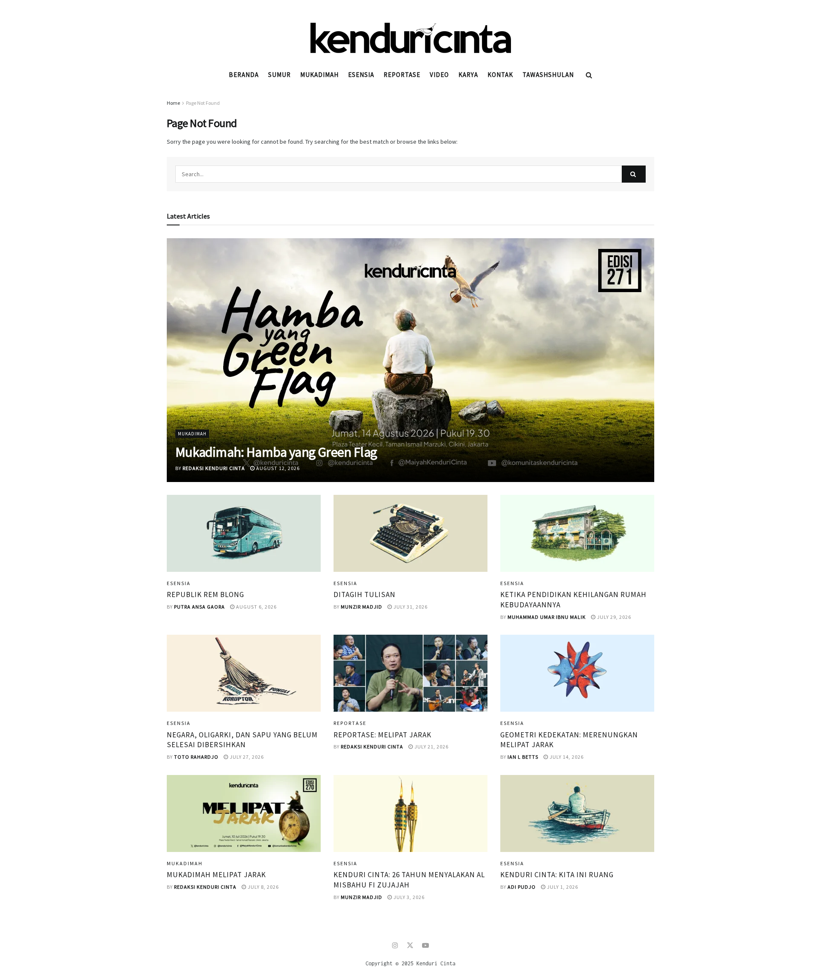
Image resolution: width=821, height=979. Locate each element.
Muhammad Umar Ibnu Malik (547, 617)
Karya (468, 75)
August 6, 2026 (256, 606)
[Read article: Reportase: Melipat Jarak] (410, 673)
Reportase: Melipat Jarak (382, 734)
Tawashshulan (548, 75)
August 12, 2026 (277, 468)
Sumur (279, 75)
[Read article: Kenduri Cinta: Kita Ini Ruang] (577, 813)
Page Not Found (203, 103)
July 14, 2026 (566, 757)
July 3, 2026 (408, 897)
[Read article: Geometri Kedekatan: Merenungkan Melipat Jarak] (577, 673)
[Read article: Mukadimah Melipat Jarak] (244, 813)
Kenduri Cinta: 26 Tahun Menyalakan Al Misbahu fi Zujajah (409, 880)
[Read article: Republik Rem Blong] (244, 533)
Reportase (402, 75)
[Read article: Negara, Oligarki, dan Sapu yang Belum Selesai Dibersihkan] (244, 673)
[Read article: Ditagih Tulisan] (410, 533)
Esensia (361, 75)
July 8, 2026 (262, 887)
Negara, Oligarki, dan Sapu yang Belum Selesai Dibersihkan (242, 740)
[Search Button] (589, 75)
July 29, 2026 (613, 617)
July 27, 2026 (246, 757)
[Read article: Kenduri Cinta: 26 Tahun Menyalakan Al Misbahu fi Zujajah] (410, 813)
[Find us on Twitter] (410, 945)
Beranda (244, 75)
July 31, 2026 (410, 606)
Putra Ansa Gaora (199, 606)
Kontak (500, 75)
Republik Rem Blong (205, 594)
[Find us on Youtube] (425, 945)
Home (173, 103)
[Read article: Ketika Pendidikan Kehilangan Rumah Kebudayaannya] (577, 533)
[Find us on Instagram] (395, 945)
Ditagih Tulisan (365, 594)
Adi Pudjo (522, 887)
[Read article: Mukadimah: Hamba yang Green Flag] (410, 360)
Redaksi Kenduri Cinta (214, 468)
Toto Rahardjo (196, 757)
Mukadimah (319, 75)
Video (439, 75)
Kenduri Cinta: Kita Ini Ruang (557, 874)
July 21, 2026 (431, 746)
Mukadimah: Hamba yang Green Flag (276, 452)
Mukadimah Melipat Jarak (216, 874)
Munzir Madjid (361, 606)
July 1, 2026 (562, 887)
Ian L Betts (523, 757)
